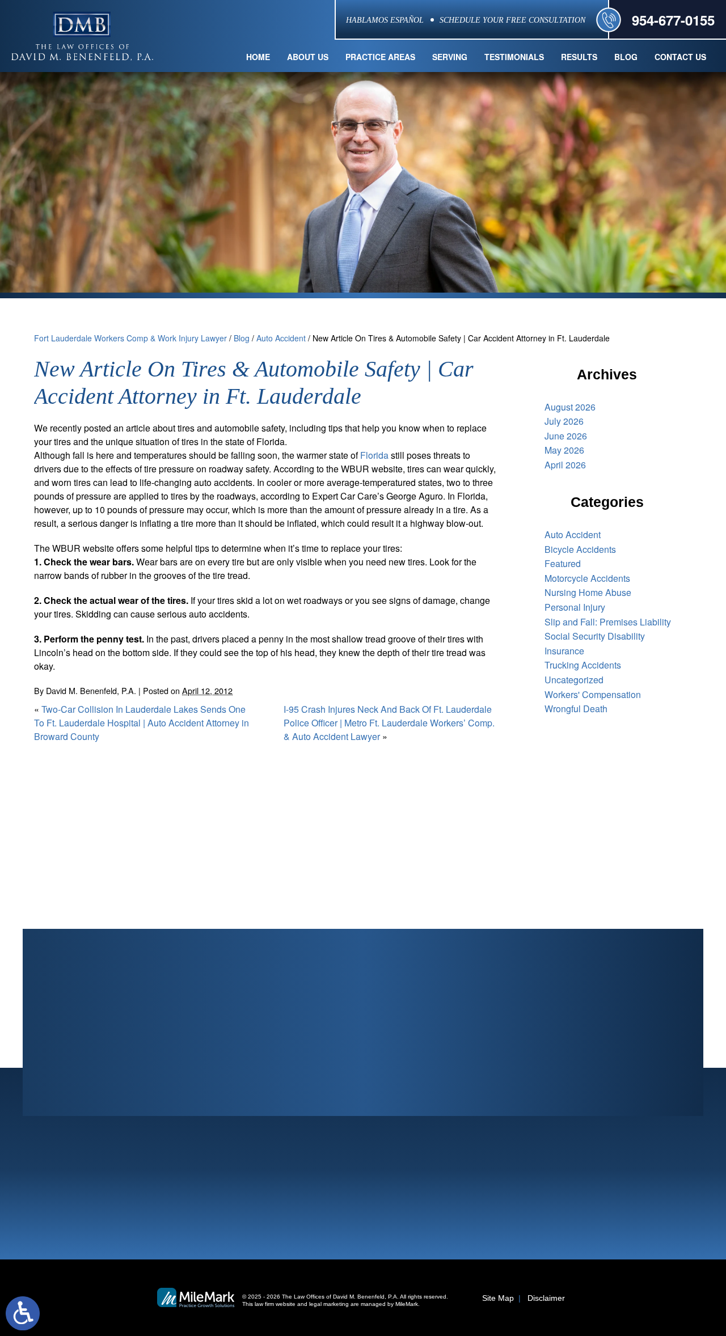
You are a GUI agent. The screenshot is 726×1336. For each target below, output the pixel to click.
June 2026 (565, 435)
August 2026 (570, 406)
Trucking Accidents (582, 664)
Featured (562, 563)
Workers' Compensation (592, 694)
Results (579, 56)
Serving (449, 56)
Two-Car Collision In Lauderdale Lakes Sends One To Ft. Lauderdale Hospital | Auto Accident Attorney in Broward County (141, 723)
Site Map (498, 1298)
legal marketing (329, 1304)
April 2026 (565, 464)
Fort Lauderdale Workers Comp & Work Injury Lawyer (130, 338)
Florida (374, 455)
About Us (307, 56)
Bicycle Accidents (580, 549)
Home (258, 56)
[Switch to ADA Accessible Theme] (23, 1313)
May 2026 (564, 449)
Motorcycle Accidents (587, 578)
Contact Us (680, 56)
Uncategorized (573, 679)
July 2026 (564, 421)
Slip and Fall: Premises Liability (607, 621)
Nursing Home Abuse (587, 592)
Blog (626, 56)
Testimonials (514, 56)
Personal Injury (574, 607)
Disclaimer (546, 1298)
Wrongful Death (575, 708)
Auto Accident (281, 338)
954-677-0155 (673, 19)
